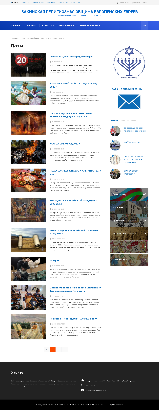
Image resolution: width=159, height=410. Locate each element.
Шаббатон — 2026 (132, 142)
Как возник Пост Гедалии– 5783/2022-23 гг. (73, 319)
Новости (47, 25)
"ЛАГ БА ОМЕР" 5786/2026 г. (33, 3)
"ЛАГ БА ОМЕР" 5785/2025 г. (65, 144)
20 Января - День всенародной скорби (71, 56)
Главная (15, 25)
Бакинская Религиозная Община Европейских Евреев (34, 38)
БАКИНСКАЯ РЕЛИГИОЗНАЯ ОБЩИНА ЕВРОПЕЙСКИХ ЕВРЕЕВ (79, 11)
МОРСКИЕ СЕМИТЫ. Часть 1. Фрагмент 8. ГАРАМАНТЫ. (133, 159)
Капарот (54, 261)
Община (30, 25)
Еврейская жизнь (89, 25)
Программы (66, 25)
